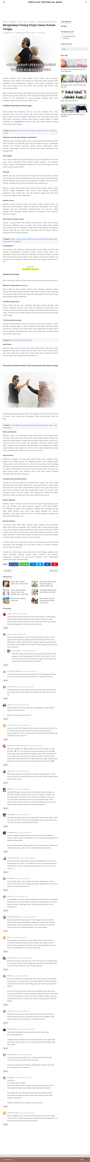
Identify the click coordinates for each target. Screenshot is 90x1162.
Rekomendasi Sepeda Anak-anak (18, 599)
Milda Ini (10, 976)
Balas (5, 628)
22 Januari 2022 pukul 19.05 (24, 958)
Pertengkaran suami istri (30, 269)
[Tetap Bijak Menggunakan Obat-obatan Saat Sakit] (34, 592)
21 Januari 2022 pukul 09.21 (22, 771)
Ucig (8, 634)
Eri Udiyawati (11, 832)
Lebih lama (53, 570)
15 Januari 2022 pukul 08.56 (19, 613)
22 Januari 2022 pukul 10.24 (22, 878)
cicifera (9, 896)
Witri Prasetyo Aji (13, 1029)
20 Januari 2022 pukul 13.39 (18, 634)
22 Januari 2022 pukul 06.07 (24, 832)
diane (9, 937)
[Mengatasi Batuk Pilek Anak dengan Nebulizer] (74, 112)
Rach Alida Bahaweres (14, 917)
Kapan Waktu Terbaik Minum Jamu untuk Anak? (19, 583)
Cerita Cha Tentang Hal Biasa (45, 2)
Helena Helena (12, 1054)
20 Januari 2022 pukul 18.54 (35, 745)
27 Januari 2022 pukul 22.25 (28, 650)
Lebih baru (7, 570)
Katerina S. (10, 789)
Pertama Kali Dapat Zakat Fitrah (21, 340)
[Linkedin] (47, 564)
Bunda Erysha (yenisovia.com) (17, 746)
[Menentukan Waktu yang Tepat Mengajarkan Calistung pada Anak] (34, 584)
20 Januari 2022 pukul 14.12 (30, 671)
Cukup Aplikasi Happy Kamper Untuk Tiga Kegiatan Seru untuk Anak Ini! (19, 592)
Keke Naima (11, 814)
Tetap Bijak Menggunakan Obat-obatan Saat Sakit (48, 591)
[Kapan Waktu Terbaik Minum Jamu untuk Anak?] (6, 584)
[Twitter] (40, 564)
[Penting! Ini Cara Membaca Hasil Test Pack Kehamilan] (74, 67)
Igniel (86, 1159)
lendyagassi (11, 1077)
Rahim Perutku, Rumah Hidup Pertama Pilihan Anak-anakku (46, 600)
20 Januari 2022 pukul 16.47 (26, 686)
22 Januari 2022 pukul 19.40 (21, 976)
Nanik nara (10, 771)
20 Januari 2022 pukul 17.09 (21, 704)
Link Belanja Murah (69, 36)
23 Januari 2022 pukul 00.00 (23, 1077)
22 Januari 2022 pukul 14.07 (30, 917)
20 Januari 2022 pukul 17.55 (23, 725)
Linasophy (10, 1011)
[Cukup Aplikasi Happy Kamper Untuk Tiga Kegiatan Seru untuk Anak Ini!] (6, 592)
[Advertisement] (45, 12)
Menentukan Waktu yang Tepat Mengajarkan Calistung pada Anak (47, 584)
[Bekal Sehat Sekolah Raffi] (74, 98)
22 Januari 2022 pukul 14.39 (19, 937)
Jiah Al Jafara (11, 958)
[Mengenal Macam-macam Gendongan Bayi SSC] (74, 83)
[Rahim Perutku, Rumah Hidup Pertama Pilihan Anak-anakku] (34, 600)
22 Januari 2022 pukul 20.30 (22, 1011)
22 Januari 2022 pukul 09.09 (27, 858)
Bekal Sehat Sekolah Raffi (69, 101)
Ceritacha (66, 38)
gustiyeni (10, 705)
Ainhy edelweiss (12, 687)
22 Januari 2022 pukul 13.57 (20, 896)
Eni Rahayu (10, 878)
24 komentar (41, 32)
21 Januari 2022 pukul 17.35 (23, 814)
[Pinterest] (54, 564)
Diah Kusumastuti (13, 858)
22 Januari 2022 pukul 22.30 (25, 1054)
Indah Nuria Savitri (13, 1113)
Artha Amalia (16, 651)
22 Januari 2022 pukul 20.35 (27, 1029)
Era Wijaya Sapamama (14, 671)
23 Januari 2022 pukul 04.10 (27, 1113)
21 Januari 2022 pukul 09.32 (22, 789)
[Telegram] (33, 564)
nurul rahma (11, 725)
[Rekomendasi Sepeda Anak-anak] (6, 600)
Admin (9, 614)
